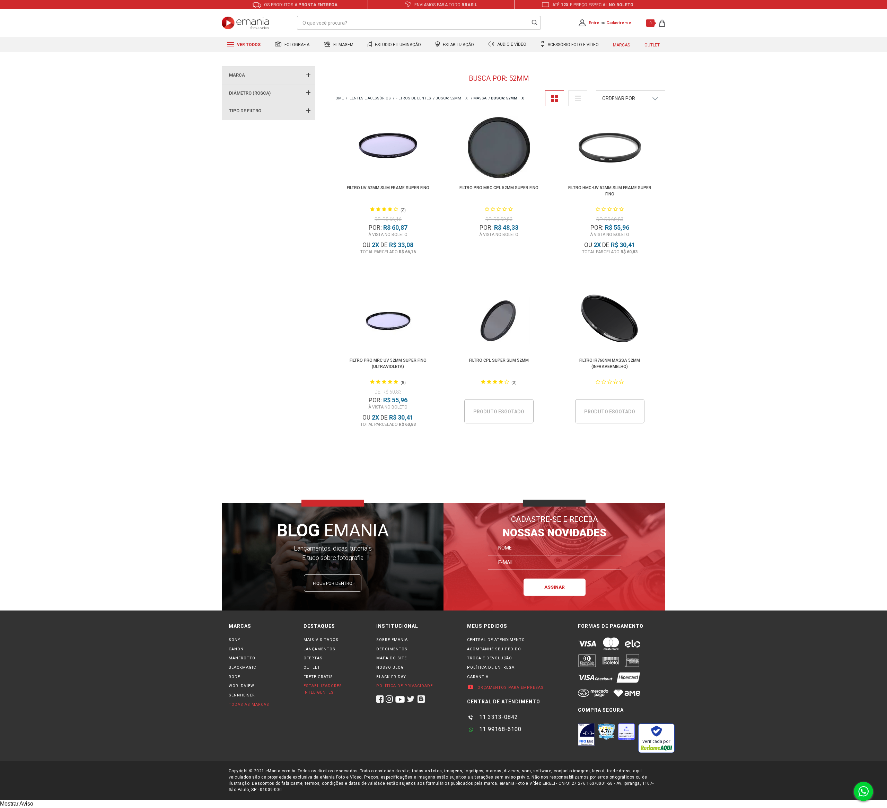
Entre (594, 22)
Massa (479, 98)
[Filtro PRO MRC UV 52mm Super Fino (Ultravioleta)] (388, 321)
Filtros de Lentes (413, 98)
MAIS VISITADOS (321, 640)
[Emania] (245, 23)
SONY (234, 640)
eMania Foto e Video (338, 99)
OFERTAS (313, 658)
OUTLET (312, 667)
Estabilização (458, 44)
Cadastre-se (618, 22)
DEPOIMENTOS (391, 649)
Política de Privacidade (404, 686)
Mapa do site (391, 658)
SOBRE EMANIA (392, 640)
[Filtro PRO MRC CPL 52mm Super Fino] (499, 149)
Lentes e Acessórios (370, 98)
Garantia (478, 677)
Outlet (652, 45)
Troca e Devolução (489, 658)
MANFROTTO (242, 658)
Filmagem (342, 44)
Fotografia (296, 44)
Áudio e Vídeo (511, 44)
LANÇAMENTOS (319, 649)
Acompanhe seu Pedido (494, 649)
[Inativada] (586, 734)
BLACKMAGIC (242, 667)
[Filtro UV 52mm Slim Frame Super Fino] (388, 149)
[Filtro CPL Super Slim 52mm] (499, 321)
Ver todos (248, 44)
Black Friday (391, 677)
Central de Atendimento (496, 640)
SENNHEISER (242, 695)
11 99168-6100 (499, 729)
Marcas (621, 45)
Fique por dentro (332, 583)
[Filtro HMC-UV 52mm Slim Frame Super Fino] (610, 149)
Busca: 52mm (448, 98)
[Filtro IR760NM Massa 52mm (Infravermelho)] (610, 321)
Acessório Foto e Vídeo (572, 44)
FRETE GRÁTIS (318, 677)
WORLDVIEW (241, 686)
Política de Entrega (491, 667)
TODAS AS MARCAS (249, 704)
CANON (236, 649)
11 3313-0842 (497, 717)
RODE (234, 677)
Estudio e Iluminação (397, 44)
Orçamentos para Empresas (510, 687)
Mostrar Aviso (16, 804)
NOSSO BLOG (390, 667)
